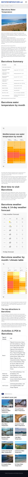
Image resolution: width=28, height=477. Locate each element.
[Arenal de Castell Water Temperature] (21, 418)
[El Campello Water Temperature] (7, 459)
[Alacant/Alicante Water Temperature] (21, 403)
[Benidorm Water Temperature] (7, 432)
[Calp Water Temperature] (21, 432)
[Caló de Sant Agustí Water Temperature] (7, 445)
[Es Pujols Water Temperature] (21, 459)
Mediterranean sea (8, 393)
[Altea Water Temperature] (7, 418)
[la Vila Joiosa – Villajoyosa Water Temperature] (7, 403)
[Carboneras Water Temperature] (21, 445)
